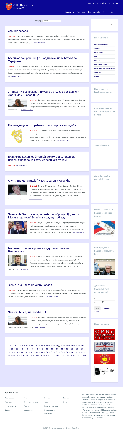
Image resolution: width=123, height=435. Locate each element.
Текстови (81, 12)
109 (47, 355)
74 (29, 352)
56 (62, 349)
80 (44, 352)
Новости (97, 56)
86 (59, 352)
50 (47, 349)
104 (30, 355)
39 (19, 349)
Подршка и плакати (101, 64)
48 (42, 349)
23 (57, 346)
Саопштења (69, 12)
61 (74, 349)
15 (37, 346)
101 (20, 355)
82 (49, 352)
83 (52, 352)
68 (14, 352)
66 (9, 352)
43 (29, 349)
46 (37, 349)
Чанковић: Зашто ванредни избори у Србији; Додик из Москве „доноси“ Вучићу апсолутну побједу (43, 216)
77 (37, 352)
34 (84, 346)
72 (24, 352)
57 (64, 349)
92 (74, 352)
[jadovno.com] (104, 378)
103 (27, 355)
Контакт (97, 76)
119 (81, 355)
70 (19, 352)
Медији (97, 60)
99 (14, 355)
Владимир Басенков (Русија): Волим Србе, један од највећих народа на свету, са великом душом (41, 158)
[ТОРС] (104, 353)
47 (39, 349)
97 (9, 355)
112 (57, 355)
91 (72, 352)
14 (34, 346)
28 (69, 346)
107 (40, 355)
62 (77, 349)
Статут (113, 12)
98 (11, 355)
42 (27, 349)
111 (54, 355)
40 (22, 349)
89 (67, 352)
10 (24, 346)
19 (47, 346)
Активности (98, 52)
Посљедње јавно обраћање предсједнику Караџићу (42, 125)
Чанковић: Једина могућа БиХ (27, 312)
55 (59, 349)
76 (34, 352)
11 (27, 346)
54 (57, 349)
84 (54, 352)
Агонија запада (18, 31)
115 (67, 355)
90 (69, 352)
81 (47, 352)
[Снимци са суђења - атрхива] (104, 274)
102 (23, 355)
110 (50, 355)
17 (42, 346)
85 (57, 352)
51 (49, 349)
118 (77, 355)
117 (74, 355)
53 (54, 349)
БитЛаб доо (76, 428)
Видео (105, 12)
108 (44, 355)
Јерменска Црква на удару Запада (30, 285)
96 (84, 352)
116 (71, 355)
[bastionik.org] (104, 365)
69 (17, 352)
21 (52, 346)
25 (62, 346)
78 (39, 352)
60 (72, 349)
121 (47, 359)
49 (44, 349)
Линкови (97, 72)
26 (64, 346)
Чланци (97, 48)
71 (22, 352)
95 (82, 352)
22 (54, 346)
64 (82, 349)
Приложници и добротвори (104, 68)
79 (42, 352)
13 (32, 346)
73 (27, 352)
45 (34, 349)
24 (59, 346)
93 (77, 352)
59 (69, 349)
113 (60, 355)
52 (52, 349)
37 (14, 349)
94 (79, 352)
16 (39, 346)
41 (24, 349)
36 (12, 349)
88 (64, 352)
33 (82, 346)
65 (84, 349)
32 (79, 346)
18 (44, 346)
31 (77, 346)
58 (67, 349)
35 (9, 349)
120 (84, 355)
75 (32, 352)
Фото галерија (94, 12)
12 (29, 346)
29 (72, 346)
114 (64, 355)
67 (12, 352)
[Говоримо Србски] (104, 341)
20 (49, 346)
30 (74, 346)
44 (32, 349)
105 (34, 355)
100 (17, 355)
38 (17, 349)
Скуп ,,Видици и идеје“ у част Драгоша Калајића (39, 180)
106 (37, 355)
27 (67, 346)
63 (79, 349)
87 (62, 352)
